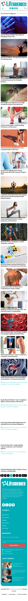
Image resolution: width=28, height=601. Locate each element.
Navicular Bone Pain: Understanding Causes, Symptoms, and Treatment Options (12, 446)
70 (5, 475)
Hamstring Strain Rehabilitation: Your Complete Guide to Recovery (12, 148)
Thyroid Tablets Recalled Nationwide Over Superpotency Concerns (17, 565)
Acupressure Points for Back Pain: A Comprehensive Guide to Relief (11, 287)
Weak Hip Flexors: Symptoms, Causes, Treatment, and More (12, 242)
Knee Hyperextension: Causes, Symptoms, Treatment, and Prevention (14, 355)
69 (2, 475)
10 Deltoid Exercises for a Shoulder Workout (11, 81)
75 (20, 475)
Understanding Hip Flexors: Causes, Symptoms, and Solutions (12, 220)
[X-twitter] (12, 8)
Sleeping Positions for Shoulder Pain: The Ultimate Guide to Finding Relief (13, 310)
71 (8, 475)
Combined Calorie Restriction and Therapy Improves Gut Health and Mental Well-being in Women (14, 196)
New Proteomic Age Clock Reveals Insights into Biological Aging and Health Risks (14, 333)
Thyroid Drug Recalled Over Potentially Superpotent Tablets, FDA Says (18, 579)
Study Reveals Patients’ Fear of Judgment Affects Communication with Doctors (13, 400)
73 (14, 475)
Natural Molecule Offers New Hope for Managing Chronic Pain (12, 35)
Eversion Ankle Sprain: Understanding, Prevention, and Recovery (12, 126)
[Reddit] (17, 8)
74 (17, 475)
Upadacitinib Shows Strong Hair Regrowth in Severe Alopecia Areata (19, 572)
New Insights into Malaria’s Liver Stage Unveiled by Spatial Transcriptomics (13, 103)
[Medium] (15, 8)
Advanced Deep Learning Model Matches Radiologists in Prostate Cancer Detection (13, 265)
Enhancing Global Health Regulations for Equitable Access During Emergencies (13, 423)
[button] (2, 8)
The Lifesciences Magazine (15, 589)
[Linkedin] (10, 8)
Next (23, 475)
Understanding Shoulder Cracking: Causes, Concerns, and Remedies (14, 470)
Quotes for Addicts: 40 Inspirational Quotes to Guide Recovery (14, 58)
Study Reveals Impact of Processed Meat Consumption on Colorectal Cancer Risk (13, 378)
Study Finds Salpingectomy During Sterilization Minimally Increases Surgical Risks (13, 172)
